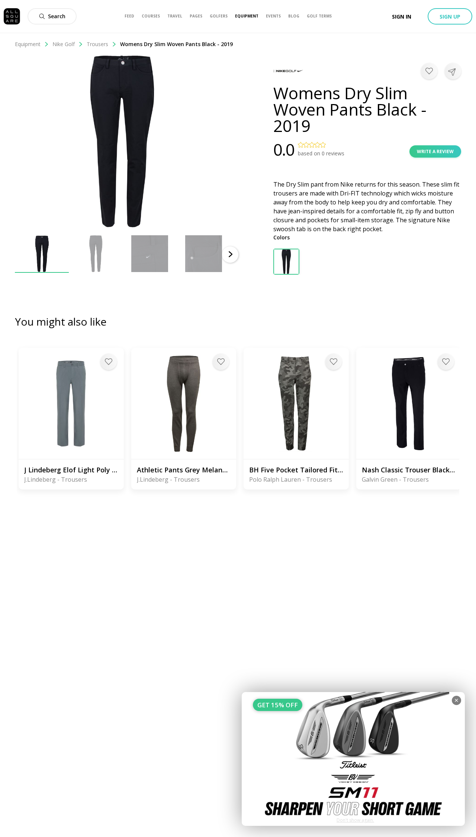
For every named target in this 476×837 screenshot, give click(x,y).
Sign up (450, 16)
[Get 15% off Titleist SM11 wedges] (353, 759)
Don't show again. (355, 820)
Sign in (401, 16)
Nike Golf (63, 44)
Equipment (28, 44)
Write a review (435, 151)
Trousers (97, 44)
